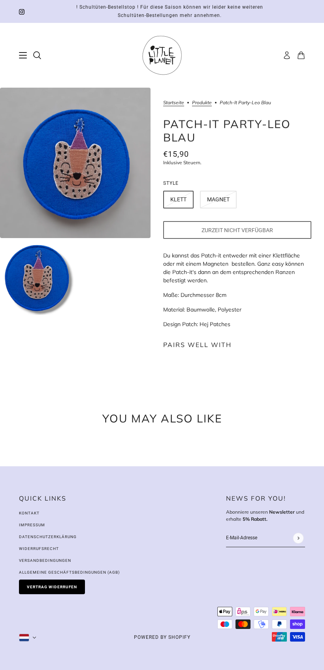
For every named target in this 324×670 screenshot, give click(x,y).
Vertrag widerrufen (52, 587)
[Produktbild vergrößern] (75, 163)
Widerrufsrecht (39, 548)
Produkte (202, 102)
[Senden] (298, 538)
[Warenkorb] (301, 55)
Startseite (173, 102)
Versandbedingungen (45, 560)
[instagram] (22, 11)
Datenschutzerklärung (48, 537)
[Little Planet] (162, 55)
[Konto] (287, 55)
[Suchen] (37, 55)
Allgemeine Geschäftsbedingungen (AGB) (69, 572)
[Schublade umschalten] (23, 55)
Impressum (32, 525)
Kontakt (29, 513)
